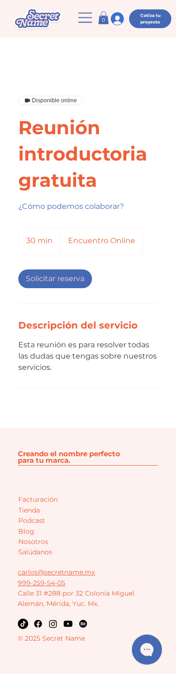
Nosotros (33, 541)
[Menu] (85, 17)
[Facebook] (38, 624)
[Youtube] (68, 624)
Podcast (31, 520)
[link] (55, 278)
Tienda (29, 510)
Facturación (38, 499)
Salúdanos (35, 552)
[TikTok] (23, 624)
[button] (103, 17)
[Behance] (83, 624)
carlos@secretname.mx (56, 572)
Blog (26, 531)
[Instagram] (53, 624)
